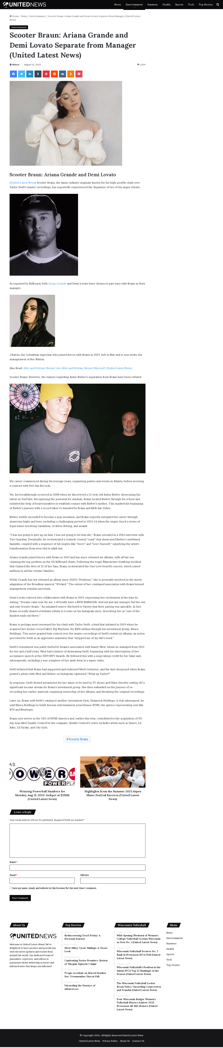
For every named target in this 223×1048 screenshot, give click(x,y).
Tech (191, 4)
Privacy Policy (110, 1040)
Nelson (15, 64)
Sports (179, 4)
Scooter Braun (78, 739)
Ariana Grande (57, 283)
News (117, 4)
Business (153, 4)
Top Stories (206, 4)
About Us (125, 1040)
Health (166, 4)
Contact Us (138, 1040)
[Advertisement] (85, 1009)
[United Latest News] (24, 4)
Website (84, 875)
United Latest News (23, 182)
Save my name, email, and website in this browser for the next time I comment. (54, 888)
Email (13, 875)
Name (13, 862)
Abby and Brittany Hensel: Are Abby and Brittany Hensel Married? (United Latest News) (77, 368)
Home (15, 16)
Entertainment (134, 4)
